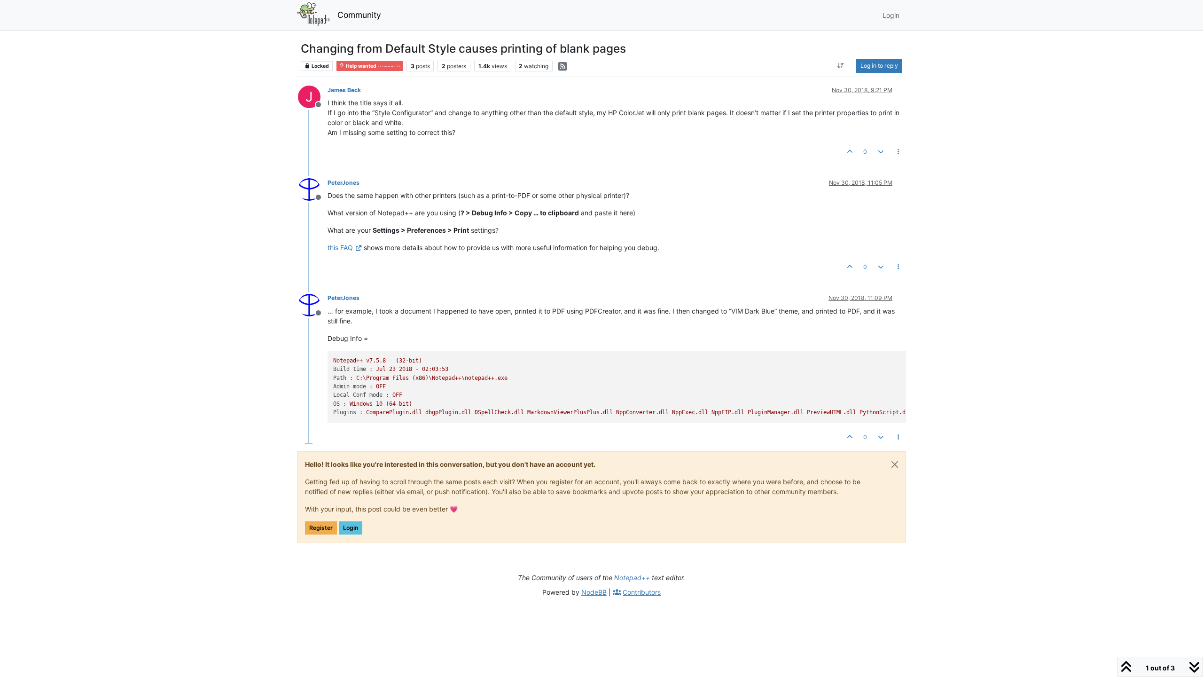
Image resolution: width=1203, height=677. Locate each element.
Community (359, 15)
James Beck (344, 90)
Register (321, 527)
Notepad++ (632, 578)
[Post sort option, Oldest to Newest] (841, 65)
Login (350, 527)
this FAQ (340, 248)
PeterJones (343, 182)
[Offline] (313, 189)
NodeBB (594, 592)
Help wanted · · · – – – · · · (372, 66)
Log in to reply (879, 65)
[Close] (895, 464)
